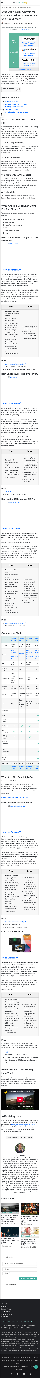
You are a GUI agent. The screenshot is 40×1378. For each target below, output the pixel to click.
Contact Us (5, 1306)
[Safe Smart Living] (20, 2)
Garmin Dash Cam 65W (9, 797)
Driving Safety (27, 1137)
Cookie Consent (6, 1314)
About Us (4, 1304)
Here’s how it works (24, 29)
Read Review (28, 45)
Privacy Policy (6, 1309)
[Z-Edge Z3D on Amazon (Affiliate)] (20, 257)
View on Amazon (28, 43)
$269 (6, 1052)
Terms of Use (5, 1311)
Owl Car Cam (23, 797)
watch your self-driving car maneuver (23, 1125)
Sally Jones (7, 23)
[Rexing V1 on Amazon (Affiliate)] (20, 390)
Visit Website (9, 958)
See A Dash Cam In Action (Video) (16, 112)
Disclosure (4, 1317)
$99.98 (7, 492)
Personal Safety (25, 7)
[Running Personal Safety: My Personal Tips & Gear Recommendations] (10, 1232)
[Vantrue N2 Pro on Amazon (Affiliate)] (20, 515)
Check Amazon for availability (15, 364)
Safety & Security (13, 7)
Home (5, 7)
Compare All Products (24, 69)
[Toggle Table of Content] (17, 89)
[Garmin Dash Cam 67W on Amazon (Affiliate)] (20, 819)
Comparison (13, 1137)
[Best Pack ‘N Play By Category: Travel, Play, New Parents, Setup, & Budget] (30, 1232)
